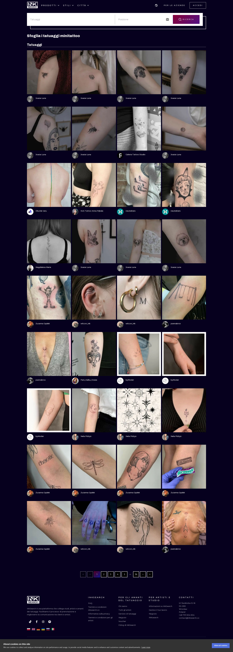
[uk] (43, 629)
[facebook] (36, 621)
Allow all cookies (220, 645)
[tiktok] (30, 621)
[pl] (28, 629)
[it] (52, 629)
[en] (33, 629)
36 (136, 574)
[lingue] (156, 5)
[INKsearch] (32, 5)
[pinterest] (49, 621)
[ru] (48, 629)
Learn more (145, 647)
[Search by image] (167, 19)
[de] (38, 629)
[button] (156, 5)
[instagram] (43, 621)
